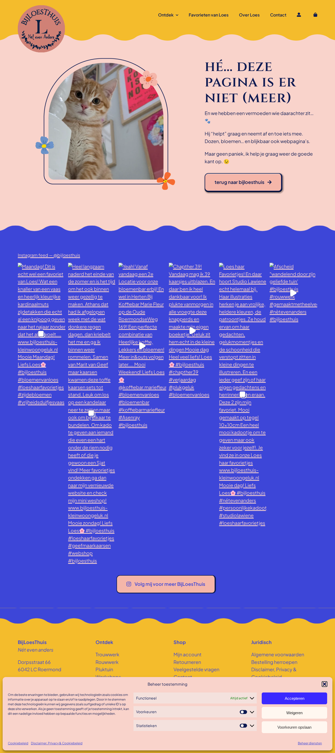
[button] (324, 684)
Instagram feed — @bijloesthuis (49, 255)
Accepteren (294, 698)
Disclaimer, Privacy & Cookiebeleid (56, 743)
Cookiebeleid (18, 743)
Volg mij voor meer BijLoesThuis (170, 584)
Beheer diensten (310, 743)
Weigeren (294, 713)
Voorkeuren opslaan (294, 727)
